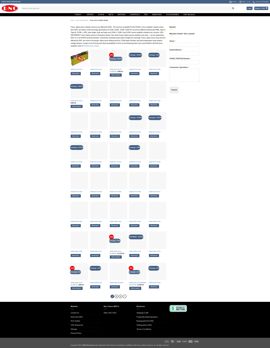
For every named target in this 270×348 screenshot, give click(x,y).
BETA (111, 14)
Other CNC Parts (110, 313)
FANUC (78, 14)
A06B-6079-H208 (76, 162)
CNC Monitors (189, 14)
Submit (174, 90)
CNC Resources (77, 325)
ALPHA (101, 14)
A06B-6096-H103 (155, 251)
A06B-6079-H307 (155, 192)
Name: (173, 41)
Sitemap (74, 329)
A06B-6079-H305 (115, 192)
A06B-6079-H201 (135, 101)
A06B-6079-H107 (96, 101)
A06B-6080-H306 (76, 251)
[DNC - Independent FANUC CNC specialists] (10, 8)
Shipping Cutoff (142, 313)
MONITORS (157, 14)
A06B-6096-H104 (76, 282)
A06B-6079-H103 (115, 69)
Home (72, 20)
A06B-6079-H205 (115, 132)
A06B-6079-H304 (96, 192)
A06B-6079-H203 (76, 132)
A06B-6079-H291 (115, 162)
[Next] (125, 296)
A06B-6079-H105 (155, 69)
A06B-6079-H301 (135, 162)
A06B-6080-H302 (96, 221)
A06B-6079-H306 (135, 192)
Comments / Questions (179, 67)
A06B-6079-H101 (76, 69)
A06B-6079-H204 (96, 132)
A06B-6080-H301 (76, 221)
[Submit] (233, 8)
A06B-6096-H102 (135, 251)
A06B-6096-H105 (96, 282)
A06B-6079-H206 (135, 132)
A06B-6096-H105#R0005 (137, 282)
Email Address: (176, 50)
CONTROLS (135, 14)
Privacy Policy (76, 333)
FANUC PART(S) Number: (180, 58)
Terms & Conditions (144, 329)
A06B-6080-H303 (115, 221)
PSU (146, 14)
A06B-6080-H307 (96, 251)
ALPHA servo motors (91, 46)
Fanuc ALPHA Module (82, 20)
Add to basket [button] (115, 75)
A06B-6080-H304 (135, 221)
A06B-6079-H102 (96, 69)
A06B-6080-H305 (155, 221)
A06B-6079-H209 (96, 162)
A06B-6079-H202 (155, 101)
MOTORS (121, 14)
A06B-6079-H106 (76, 101)
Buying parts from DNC (145, 321)
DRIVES (90, 14)
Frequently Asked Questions (147, 317)
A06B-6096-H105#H (116, 282)
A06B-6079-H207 (155, 132)
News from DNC (77, 317)
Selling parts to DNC (144, 325)
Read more (75, 73)
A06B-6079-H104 (135, 69)
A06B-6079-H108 (115, 101)
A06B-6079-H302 (155, 162)
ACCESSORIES (172, 14)
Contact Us (75, 313)
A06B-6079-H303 (76, 192)
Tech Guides (75, 321)
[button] (249, 8)
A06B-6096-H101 (115, 251)
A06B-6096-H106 (155, 282)
